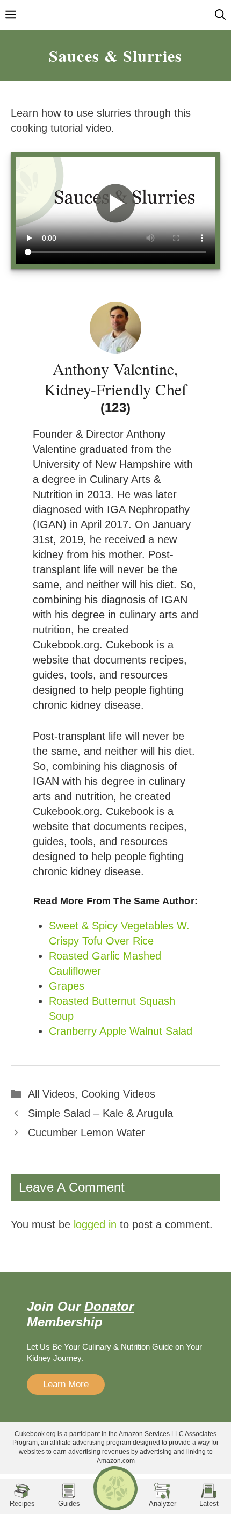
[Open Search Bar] (220, 15)
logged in (95, 1224)
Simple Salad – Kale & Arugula (100, 1113)
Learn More (66, 1384)
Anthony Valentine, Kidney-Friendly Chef (115, 378)
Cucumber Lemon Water (86, 1132)
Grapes (66, 986)
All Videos (51, 1094)
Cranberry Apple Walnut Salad (120, 1031)
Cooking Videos (118, 1094)
